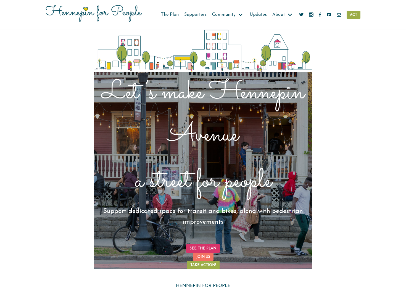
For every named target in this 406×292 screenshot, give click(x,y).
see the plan (203, 248)
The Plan (170, 14)
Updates (258, 14)
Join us (203, 257)
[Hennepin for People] (94, 15)
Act (353, 15)
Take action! (203, 265)
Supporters (195, 14)
